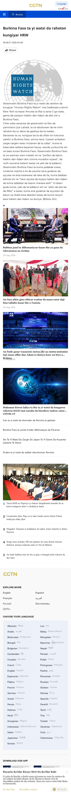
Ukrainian (51, 726)
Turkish (47, 720)
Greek (15, 698)
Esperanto (18, 676)
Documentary (43, 603)
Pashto (46, 670)
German (16, 692)
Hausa (14, 704)
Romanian (50, 676)
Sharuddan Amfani (28, 789)
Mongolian (50, 637)
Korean (15, 743)
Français (7, 598)
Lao (44, 625)
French (15, 687)
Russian (49, 681)
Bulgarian (17, 648)
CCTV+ (6, 609)
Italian (14, 732)
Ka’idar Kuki (9, 789)
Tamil (46, 709)
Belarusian (19, 637)
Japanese (16, 737)
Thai (45, 715)
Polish (47, 659)
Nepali (46, 648)
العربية (39, 598)
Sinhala (47, 692)
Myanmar (52, 642)
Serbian (48, 687)
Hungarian (17, 720)
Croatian (16, 659)
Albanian (15, 625)
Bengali (13, 642)
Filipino (15, 681)
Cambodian (15, 653)
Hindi (12, 715)
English (7, 592)
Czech (14, 664)
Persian (48, 653)
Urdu (45, 732)
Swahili (49, 704)
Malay (51, 631)
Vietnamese (52, 737)
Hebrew (14, 709)
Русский (7, 603)
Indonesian (21, 726)
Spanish (48, 698)
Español (40, 592)
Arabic (14, 631)
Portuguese (51, 664)
